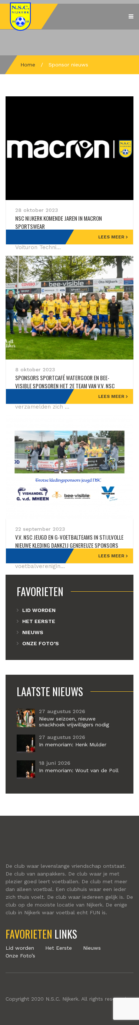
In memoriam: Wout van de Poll (79, 770)
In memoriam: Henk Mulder (72, 744)
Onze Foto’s (40, 643)
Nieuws (32, 632)
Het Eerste (38, 621)
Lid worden (39, 610)
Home (27, 65)
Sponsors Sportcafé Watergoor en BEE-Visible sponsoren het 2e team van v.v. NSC (65, 382)
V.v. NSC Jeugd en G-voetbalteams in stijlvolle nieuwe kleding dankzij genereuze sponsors (69, 541)
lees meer (111, 237)
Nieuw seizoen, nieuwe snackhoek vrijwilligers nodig (74, 722)
